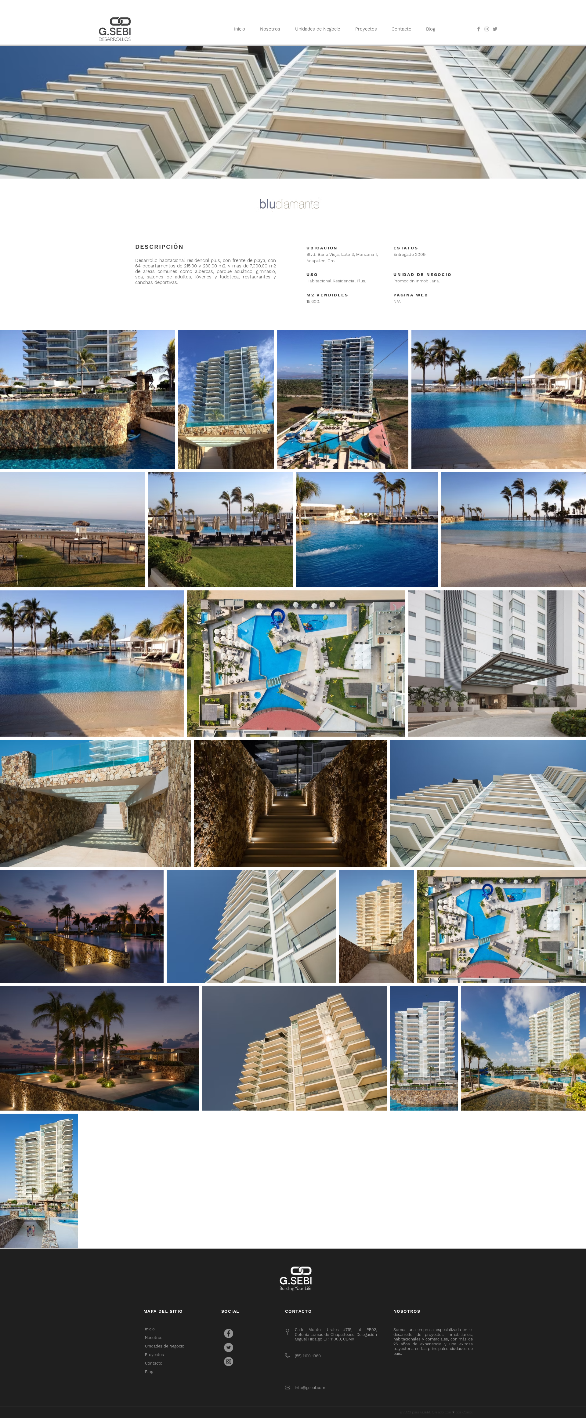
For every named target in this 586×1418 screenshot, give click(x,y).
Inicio (150, 1329)
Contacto (153, 1363)
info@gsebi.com (310, 1387)
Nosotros (153, 1337)
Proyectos (154, 1354)
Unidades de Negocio (164, 1346)
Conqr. (467, 1412)
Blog (149, 1371)
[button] (366, 29)
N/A (397, 301)
